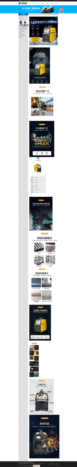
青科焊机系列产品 (21, 19)
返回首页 (21, 0)
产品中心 (38, 3)
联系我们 (25, 0)
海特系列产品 (21, 16)
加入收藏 (29, 0)
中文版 (54, 0)
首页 (29, 3)
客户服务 (52, 3)
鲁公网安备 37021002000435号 (23, 465)
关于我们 (34, 3)
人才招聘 (47, 3)
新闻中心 (43, 3)
